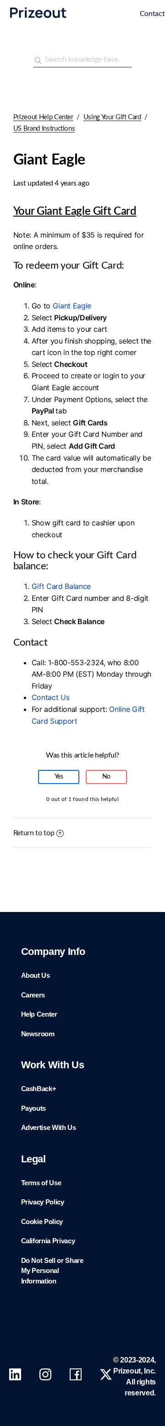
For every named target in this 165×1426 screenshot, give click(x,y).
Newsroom (38, 1034)
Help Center (39, 1014)
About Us (35, 975)
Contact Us (51, 697)
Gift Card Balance (61, 586)
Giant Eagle (72, 305)
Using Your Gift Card (112, 117)
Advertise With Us (48, 1127)
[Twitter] (106, 1376)
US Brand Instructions (44, 128)
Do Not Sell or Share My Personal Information (52, 1270)
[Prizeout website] (38, 19)
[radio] (58, 777)
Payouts (33, 1108)
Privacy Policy (42, 1202)
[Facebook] (76, 1376)
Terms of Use (41, 1183)
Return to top (33, 833)
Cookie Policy (42, 1221)
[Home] (95, 14)
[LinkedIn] (15, 1376)
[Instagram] (45, 1376)
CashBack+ (38, 1088)
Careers (33, 995)
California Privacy (48, 1241)
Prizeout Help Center (43, 117)
